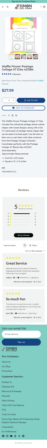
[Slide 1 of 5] (11, 56)
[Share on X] (12, 115)
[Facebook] (3, 436)
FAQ (4, 410)
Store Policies (8, 400)
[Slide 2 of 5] (17, 56)
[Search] (7, 6)
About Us (6, 361)
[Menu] (2, 6)
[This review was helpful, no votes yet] (34, 282)
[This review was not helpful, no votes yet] (38, 282)
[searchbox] (13, 245)
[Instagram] (7, 436)
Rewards (6, 396)
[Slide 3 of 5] (23, 56)
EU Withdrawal (9, 431)
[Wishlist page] (41, 6)
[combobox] (35, 251)
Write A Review (23, 235)
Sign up (21, 342)
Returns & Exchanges (11, 391)
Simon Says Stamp (26, 443)
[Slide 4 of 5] (29, 56)
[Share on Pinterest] (16, 115)
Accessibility (7, 427)
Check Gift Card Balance (13, 405)
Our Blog (6, 366)
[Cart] (44, 6)
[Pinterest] (23, 436)
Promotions (7, 371)
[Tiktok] (15, 436)
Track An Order (9, 414)
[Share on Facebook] (9, 115)
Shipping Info (8, 386)
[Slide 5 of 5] (35, 56)
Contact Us (7, 382)
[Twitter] (19, 436)
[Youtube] (11, 436)
